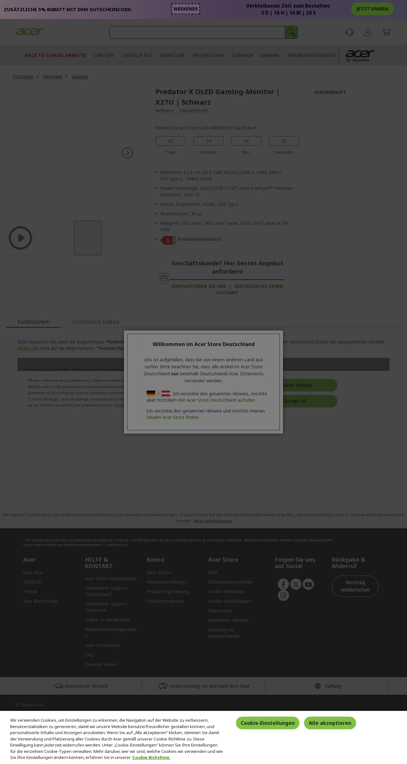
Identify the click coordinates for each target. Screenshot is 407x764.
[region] (203, 737)
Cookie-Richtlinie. (151, 757)
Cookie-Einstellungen (268, 722)
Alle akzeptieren (330, 722)
